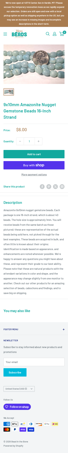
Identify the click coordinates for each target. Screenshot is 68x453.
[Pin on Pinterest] (48, 186)
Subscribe (15, 372)
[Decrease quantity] (20, 141)
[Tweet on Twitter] (55, 186)
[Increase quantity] (38, 141)
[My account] (54, 34)
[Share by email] (62, 186)
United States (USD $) (16, 388)
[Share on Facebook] (42, 186)
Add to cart (34, 154)
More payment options (34, 174)
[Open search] (48, 34)
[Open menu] (5, 34)
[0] (61, 34)
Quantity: (8, 141)
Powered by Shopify (13, 445)
